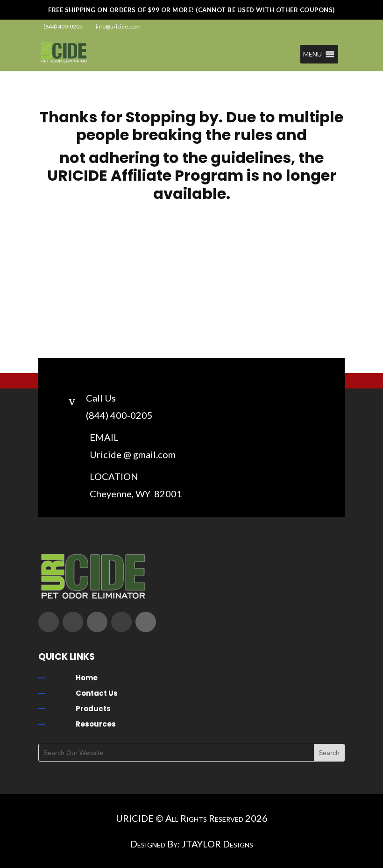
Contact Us (97, 693)
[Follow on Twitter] (73, 622)
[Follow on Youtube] (121, 622)
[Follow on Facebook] (48, 622)
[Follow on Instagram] (97, 622)
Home (87, 678)
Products (93, 708)
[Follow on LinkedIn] (145, 622)
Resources (96, 724)
